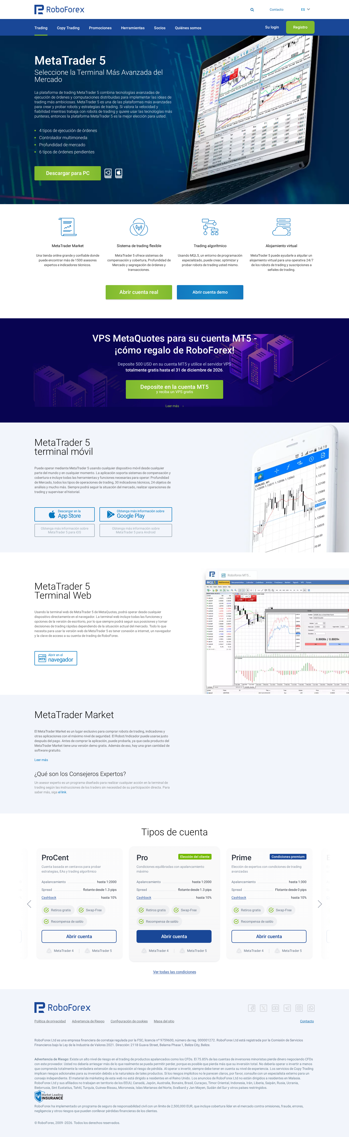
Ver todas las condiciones (174, 972)
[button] (59, 9)
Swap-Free (90, 908)
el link (62, 792)
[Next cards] (320, 903)
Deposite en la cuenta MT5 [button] (174, 389)
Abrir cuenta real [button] (138, 292)
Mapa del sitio (164, 1021)
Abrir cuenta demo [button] (210, 292)
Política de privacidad (50, 1021)
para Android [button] (136, 530)
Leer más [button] (172, 406)
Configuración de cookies (129, 1021)
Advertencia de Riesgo (88, 1021)
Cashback (49, 897)
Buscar (178, 9)
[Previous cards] (29, 903)
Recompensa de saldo (64, 920)
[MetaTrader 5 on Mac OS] (118, 173)
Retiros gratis (58, 908)
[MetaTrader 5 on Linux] (108, 173)
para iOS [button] (64, 530)
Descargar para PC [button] (68, 173)
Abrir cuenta (79, 936)
